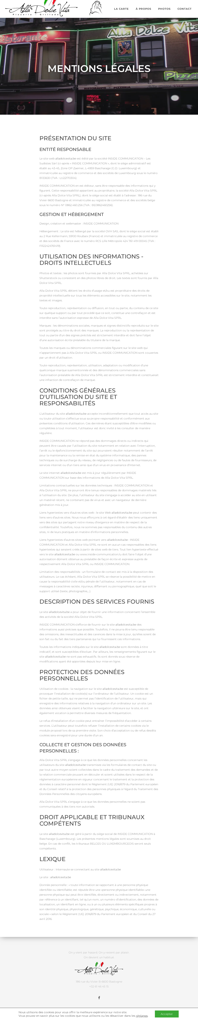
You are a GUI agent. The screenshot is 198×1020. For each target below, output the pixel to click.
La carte (121, 8)
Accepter (167, 1014)
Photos (164, 8)
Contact (185, 8)
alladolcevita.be (65, 158)
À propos (143, 8)
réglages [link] (142, 1015)
